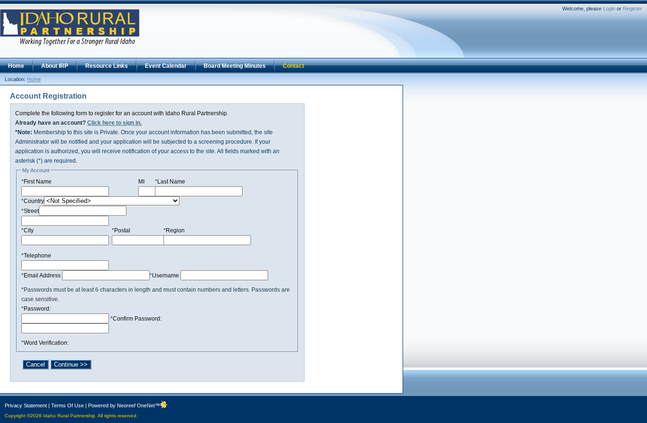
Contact (293, 66)
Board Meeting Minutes (235, 66)
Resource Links (106, 66)
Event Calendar (166, 66)
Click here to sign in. (114, 123)
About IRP (54, 66)
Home (16, 66)
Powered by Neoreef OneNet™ (124, 405)
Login (609, 8)
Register (632, 8)
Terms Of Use (67, 405)
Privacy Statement (26, 405)
